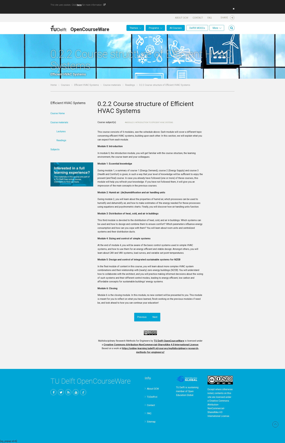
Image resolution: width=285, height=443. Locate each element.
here (79, 5)
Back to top (275, 424)
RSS (68, 392)
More (215, 28)
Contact (198, 17)
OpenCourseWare (90, 28)
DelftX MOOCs (197, 28)
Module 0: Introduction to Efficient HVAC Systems (149, 122)
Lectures (61, 131)
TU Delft (83, 392)
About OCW (181, 17)
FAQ (209, 17)
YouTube (76, 392)
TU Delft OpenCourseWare (169, 340)
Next (154, 317)
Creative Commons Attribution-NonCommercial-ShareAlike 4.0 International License (151, 344)
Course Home (57, 113)
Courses (65, 85)
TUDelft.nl (152, 396)
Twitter (61, 392)
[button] (233, 9)
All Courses (176, 28)
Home (53, 85)
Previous (142, 317)
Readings (130, 85)
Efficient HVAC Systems (86, 85)
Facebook (53, 392)
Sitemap (151, 421)
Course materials (112, 85)
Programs (154, 28)
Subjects (55, 149)
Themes (134, 28)
